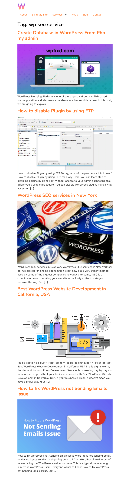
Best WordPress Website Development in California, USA (61, 291)
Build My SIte (40, 14)
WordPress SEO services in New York (57, 195)
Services (57, 14)
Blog (85, 14)
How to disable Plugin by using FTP (55, 111)
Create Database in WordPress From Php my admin (61, 35)
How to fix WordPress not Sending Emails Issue (62, 391)
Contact (97, 14)
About (23, 14)
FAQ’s (75, 14)
